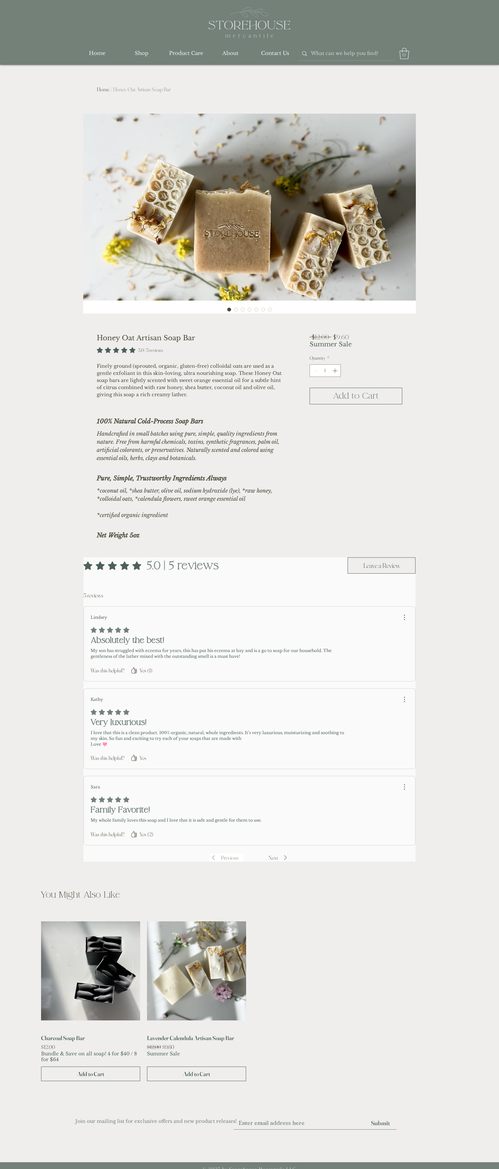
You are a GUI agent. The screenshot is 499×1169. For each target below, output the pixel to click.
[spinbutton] (325, 371)
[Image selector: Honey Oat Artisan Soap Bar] (229, 309)
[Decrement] (315, 371)
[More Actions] (404, 617)
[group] (249, 997)
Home (103, 89)
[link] (130, 350)
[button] (404, 53)
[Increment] (335, 371)
